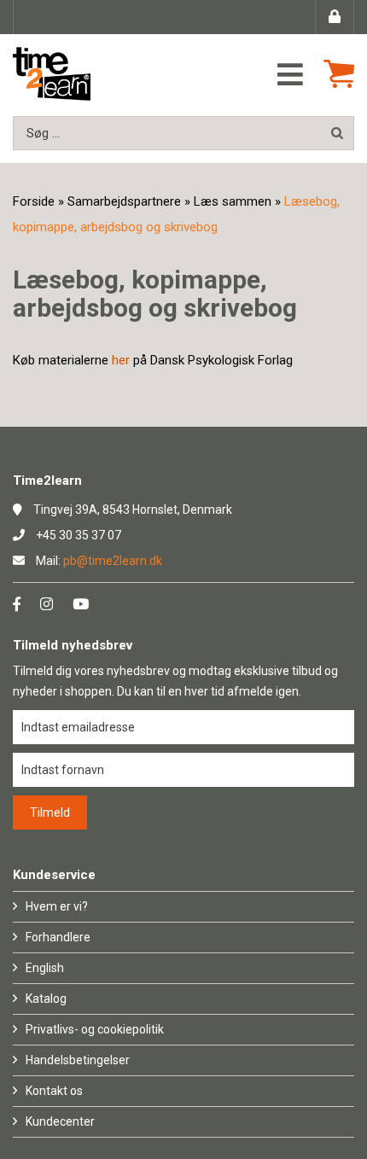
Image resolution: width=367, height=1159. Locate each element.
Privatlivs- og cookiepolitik (95, 1029)
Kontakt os (54, 1091)
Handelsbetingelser (78, 1060)
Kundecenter (60, 1121)
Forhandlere (58, 937)
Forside (34, 201)
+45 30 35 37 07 (78, 535)
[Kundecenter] (334, 17)
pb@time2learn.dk (112, 561)
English (45, 968)
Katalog (46, 998)
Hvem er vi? (57, 906)
